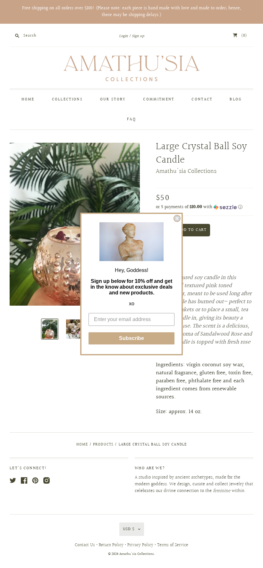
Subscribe (131, 338)
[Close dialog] (177, 218)
